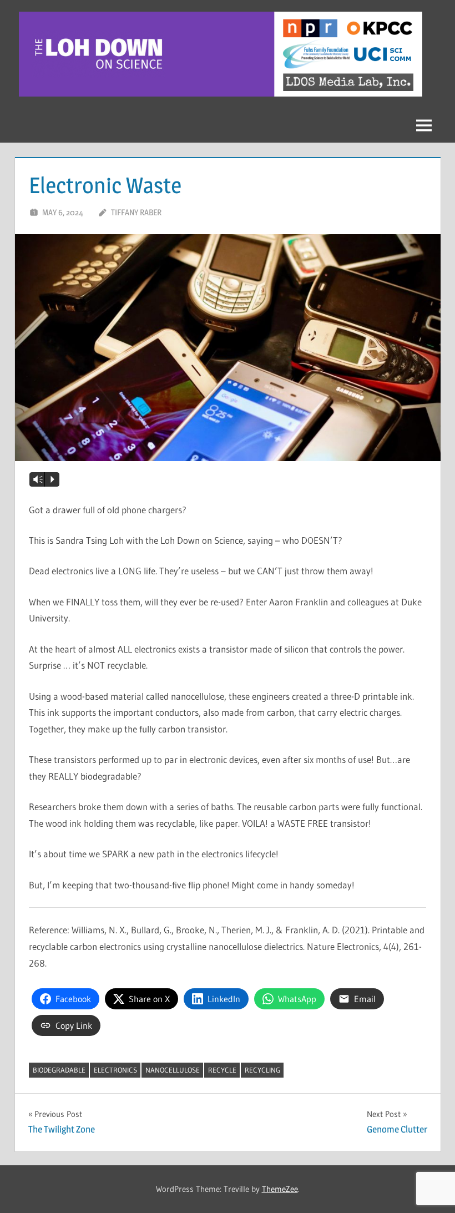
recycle (222, 1069)
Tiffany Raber (136, 212)
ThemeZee (280, 1189)
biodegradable (59, 1069)
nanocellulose (172, 1069)
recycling (262, 1069)
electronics (115, 1069)
